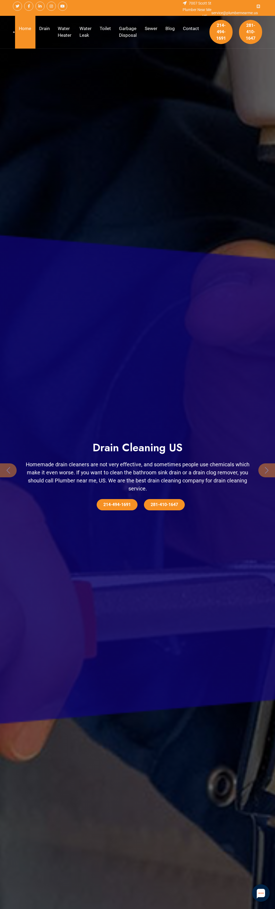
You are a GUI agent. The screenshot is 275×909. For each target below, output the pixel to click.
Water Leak (85, 32)
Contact (191, 28)
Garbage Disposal (128, 32)
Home (25, 28)
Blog (170, 28)
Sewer (151, 28)
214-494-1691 (221, 32)
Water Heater (64, 32)
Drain (44, 28)
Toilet (105, 28)
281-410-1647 (250, 32)
